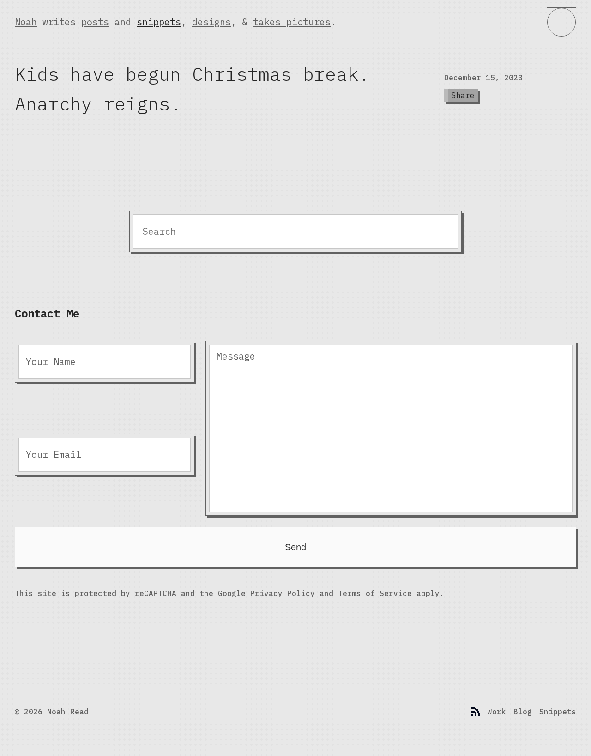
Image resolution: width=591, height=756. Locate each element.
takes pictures (292, 22)
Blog (522, 711)
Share (463, 95)
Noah (26, 22)
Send (295, 547)
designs (211, 22)
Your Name (51, 361)
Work (497, 711)
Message (236, 356)
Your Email (53, 454)
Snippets (557, 711)
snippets (159, 22)
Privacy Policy (282, 593)
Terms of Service (375, 593)
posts (95, 22)
